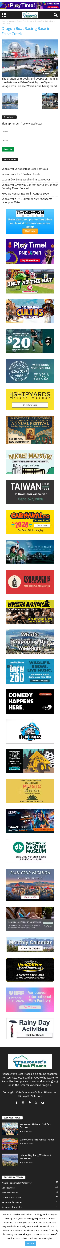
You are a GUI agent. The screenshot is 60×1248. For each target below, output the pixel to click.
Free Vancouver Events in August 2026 (25, 193)
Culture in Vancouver (11, 1197)
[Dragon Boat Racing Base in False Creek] (30, 58)
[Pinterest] (30, 1103)
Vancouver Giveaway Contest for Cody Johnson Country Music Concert (30, 186)
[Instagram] (23, 1103)
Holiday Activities (10, 1192)
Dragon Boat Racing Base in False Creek (26, 31)
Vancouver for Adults (12, 1207)
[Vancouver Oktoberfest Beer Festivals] (10, 1129)
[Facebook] (17, 1103)
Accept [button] (30, 1243)
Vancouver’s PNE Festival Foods (21, 174)
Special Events (9, 1187)
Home (4, 21)
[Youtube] (43, 1103)
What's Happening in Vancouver (17, 1183)
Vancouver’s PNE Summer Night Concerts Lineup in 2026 (27, 200)
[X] (37, 1103)
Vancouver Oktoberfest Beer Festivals (25, 169)
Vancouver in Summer (12, 1202)
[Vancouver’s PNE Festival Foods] (10, 1144)
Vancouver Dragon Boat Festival (20, 21)
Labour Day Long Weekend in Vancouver (26, 179)
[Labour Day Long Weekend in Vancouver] (10, 1160)
